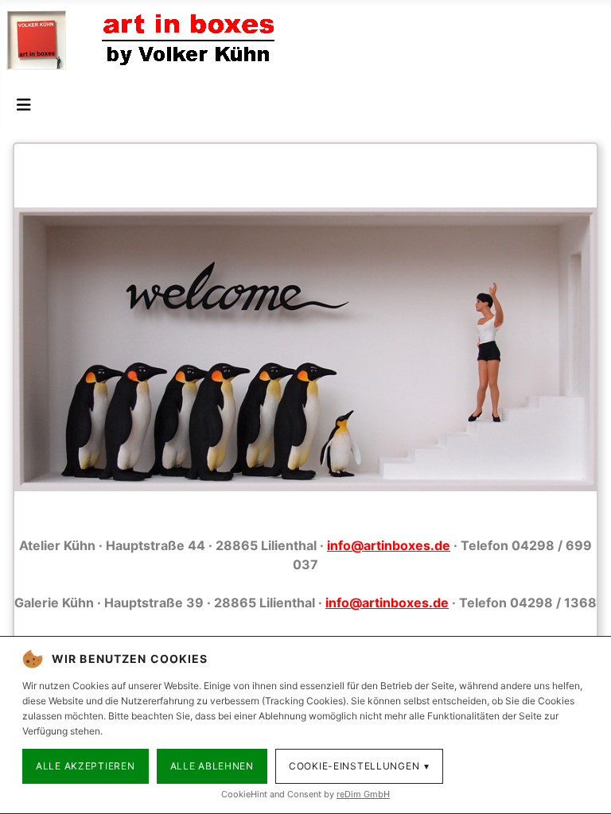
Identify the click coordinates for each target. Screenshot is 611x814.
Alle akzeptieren (85, 766)
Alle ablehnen (212, 766)
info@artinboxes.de (388, 545)
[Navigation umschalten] (23, 105)
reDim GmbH (363, 794)
